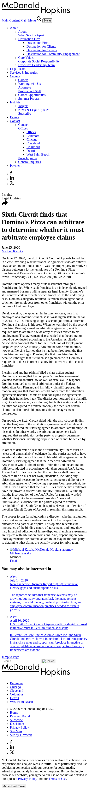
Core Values (26, 57)
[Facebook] (11, 174)
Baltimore (32, 136)
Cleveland (33, 143)
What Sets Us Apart (31, 35)
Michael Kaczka (12, 251)
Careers (15, 76)
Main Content (11, 20)
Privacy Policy (19, 727)
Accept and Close (14, 786)
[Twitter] (12, 184)
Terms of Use (57, 778)
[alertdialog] (44, 773)
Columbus (33, 147)
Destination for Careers (41, 50)
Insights (15, 102)
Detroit (31, 150)
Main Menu (28, 20)
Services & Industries (24, 72)
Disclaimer (17, 723)
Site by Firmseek (21, 735)
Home (14, 712)
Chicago (31, 139)
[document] (44, 769)
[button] (5, 204)
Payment (15, 165)
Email (14, 560)
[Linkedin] (12, 179)
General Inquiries (29, 162)
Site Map (16, 731)
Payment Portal (20, 716)
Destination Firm (29, 39)
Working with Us (29, 83)
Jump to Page (10, 657)
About (14, 28)
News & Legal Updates (33, 109)
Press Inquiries (27, 158)
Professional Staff (29, 91)
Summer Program (29, 98)
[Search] (39, 20)
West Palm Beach (37, 154)
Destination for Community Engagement (52, 54)
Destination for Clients (41, 46)
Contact (15, 121)
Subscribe (24, 113)
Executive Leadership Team (36, 65)
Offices (23, 128)
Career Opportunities (32, 95)
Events (14, 117)
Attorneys (24, 87)
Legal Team (17, 69)
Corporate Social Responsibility (39, 61)
